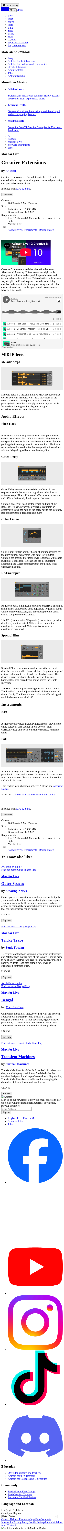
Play (34, 869)
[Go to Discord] (35, 1460)
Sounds (12, 138)
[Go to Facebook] (35, 1182)
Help (10, 36)
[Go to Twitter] (35, 1237)
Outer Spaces (12, 883)
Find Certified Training (20, 1494)
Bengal (7, 1000)
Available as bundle (11, 866)
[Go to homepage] (5, 10)
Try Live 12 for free (18, 42)
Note (10, 24)
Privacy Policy (21, 1522)
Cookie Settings (37, 1522)
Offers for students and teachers (24, 1472)
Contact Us (7, 1519)
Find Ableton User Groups (21, 1491)
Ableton (10, 170)
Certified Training (17, 67)
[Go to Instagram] (35, 1349)
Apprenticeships (16, 75)
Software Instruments (19, 144)
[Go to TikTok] (35, 1404)
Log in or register (17, 45)
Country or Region (11, 1513)
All (9, 135)
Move (11, 21)
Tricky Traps (12, 940)
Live (10, 15)
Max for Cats (14, 1007)
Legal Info (35, 1519)
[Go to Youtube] (35, 1293)
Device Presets (46, 229)
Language (6, 1510)
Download (7, 194)
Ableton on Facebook (24, 794)
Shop (10, 30)
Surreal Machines (17, 1064)
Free (10, 147)
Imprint (49, 1522)
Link (10, 27)
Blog (10, 58)
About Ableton (15, 70)
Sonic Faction (15, 947)
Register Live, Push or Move (23, 1118)
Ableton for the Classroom (21, 61)
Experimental (31, 229)
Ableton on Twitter (45, 794)
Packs (11, 33)
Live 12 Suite (23, 188)
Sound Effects (15, 229)
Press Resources (21, 1519)
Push (10, 18)
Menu (12, 10)
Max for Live (15, 141)
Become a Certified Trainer (22, 1497)
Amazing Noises (16, 891)
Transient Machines (18, 1056)
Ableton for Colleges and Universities (27, 64)
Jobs (10, 73)
